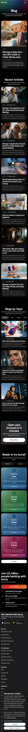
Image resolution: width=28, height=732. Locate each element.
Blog (2, 669)
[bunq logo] (4, 2)
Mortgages (4, 679)
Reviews (3, 676)
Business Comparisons (7, 660)
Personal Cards (5, 644)
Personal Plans (5, 635)
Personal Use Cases (6, 631)
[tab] (5, 317)
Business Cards (5, 663)
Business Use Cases (6, 650)
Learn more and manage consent (13, 721)
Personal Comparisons (7, 641)
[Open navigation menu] (25, 2)
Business (20, 464)
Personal (7, 464)
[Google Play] (18, 622)
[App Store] (6, 622)
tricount (3, 682)
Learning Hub (4, 673)
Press (2, 689)
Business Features (6, 657)
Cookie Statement (11, 718)
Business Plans (5, 654)
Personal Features (6, 638)
